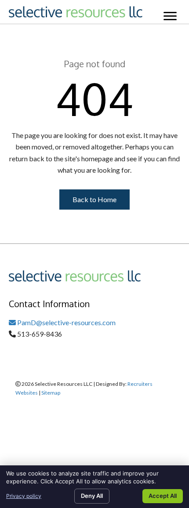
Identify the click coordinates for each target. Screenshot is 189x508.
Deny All (92, 495)
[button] (94, 199)
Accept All (163, 495)
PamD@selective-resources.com (66, 322)
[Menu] (170, 16)
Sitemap (50, 392)
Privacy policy (23, 496)
